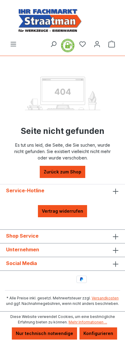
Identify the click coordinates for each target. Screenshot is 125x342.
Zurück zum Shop (62, 171)
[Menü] (13, 44)
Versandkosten (105, 298)
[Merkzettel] (82, 44)
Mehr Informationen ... (88, 322)
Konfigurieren (98, 333)
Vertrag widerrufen (62, 211)
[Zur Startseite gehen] (62, 20)
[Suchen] (53, 44)
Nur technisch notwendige (44, 333)
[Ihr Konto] (97, 44)
